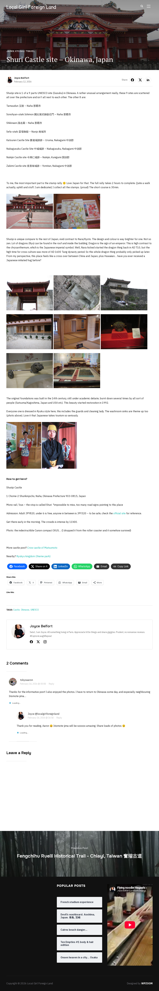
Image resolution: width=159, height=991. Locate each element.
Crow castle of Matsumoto (42, 547)
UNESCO (35, 609)
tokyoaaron (26, 679)
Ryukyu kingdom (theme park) (33, 556)
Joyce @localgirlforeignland (43, 713)
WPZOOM (147, 983)
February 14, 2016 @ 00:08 (33, 683)
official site (119, 513)
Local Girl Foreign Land (31, 7)
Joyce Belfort (21, 78)
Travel (30, 51)
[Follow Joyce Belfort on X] (38, 642)
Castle (16, 609)
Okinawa (25, 609)
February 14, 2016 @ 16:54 (41, 717)
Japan (10, 51)
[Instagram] (45, 642)
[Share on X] (140, 80)
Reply (51, 683)
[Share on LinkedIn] (148, 80)
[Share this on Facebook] (132, 80)
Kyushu (20, 51)
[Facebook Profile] (31, 642)
